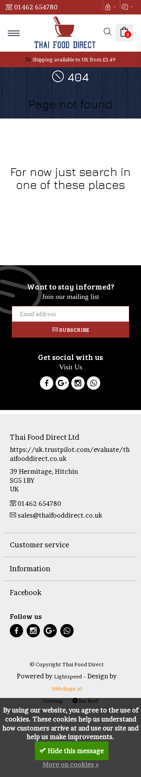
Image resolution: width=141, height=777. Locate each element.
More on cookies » (71, 764)
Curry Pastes (110, 209)
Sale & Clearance (70, 209)
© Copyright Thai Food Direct (67, 664)
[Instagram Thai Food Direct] (78, 384)
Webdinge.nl (67, 688)
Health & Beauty (114, 200)
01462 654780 (36, 7)
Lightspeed (68, 676)
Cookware (20, 200)
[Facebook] (46, 384)
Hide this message (76, 751)
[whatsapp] (67, 632)
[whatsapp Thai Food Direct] (93, 384)
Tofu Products (71, 218)
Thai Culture (31, 209)
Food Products (54, 200)
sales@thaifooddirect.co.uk (60, 515)
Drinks (83, 200)
